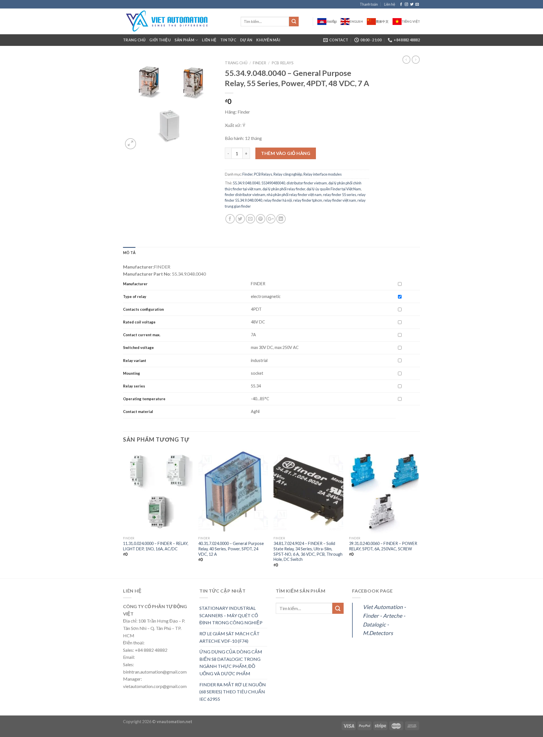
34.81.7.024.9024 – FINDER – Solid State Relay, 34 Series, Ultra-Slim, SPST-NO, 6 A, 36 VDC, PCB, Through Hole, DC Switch (307, 551)
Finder (259, 63)
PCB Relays (283, 63)
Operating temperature (144, 399)
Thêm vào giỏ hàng (285, 153)
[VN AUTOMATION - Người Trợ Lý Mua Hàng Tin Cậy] (177, 21)
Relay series (134, 386)
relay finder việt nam (340, 200)
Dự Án (246, 40)
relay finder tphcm (307, 200)
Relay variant (134, 360)
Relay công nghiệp (287, 174)
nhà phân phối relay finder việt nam (294, 194)
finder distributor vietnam (245, 194)
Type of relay (134, 296)
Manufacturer (135, 284)
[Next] (418, 513)
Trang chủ (134, 40)
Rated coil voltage (139, 322)
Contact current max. (141, 335)
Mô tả (129, 252)
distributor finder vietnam (306, 183)
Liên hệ (389, 4)
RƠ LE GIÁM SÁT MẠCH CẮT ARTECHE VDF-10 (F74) (229, 637)
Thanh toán (369, 4)
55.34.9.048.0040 (246, 183)
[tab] (129, 252)
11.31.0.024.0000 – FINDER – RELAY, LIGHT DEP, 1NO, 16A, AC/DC (155, 546)
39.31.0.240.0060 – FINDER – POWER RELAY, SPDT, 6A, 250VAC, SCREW (383, 546)
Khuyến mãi (268, 40)
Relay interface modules (322, 174)
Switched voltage (138, 347)
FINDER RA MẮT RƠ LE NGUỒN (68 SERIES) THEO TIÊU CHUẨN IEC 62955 (232, 692)
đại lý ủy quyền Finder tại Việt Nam (334, 189)
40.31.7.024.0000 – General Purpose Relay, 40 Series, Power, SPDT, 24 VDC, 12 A (231, 548)
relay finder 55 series (339, 194)
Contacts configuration (144, 309)
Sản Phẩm (184, 40)
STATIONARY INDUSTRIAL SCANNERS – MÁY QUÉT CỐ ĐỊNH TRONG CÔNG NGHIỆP (230, 615)
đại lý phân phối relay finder (283, 189)
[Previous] (123, 513)
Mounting (131, 373)
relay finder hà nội (278, 200)
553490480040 (273, 183)
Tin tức (228, 40)
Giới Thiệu (160, 40)
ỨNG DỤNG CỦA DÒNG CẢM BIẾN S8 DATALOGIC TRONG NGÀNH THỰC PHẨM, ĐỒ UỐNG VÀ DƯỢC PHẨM (230, 662)
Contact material (138, 411)
